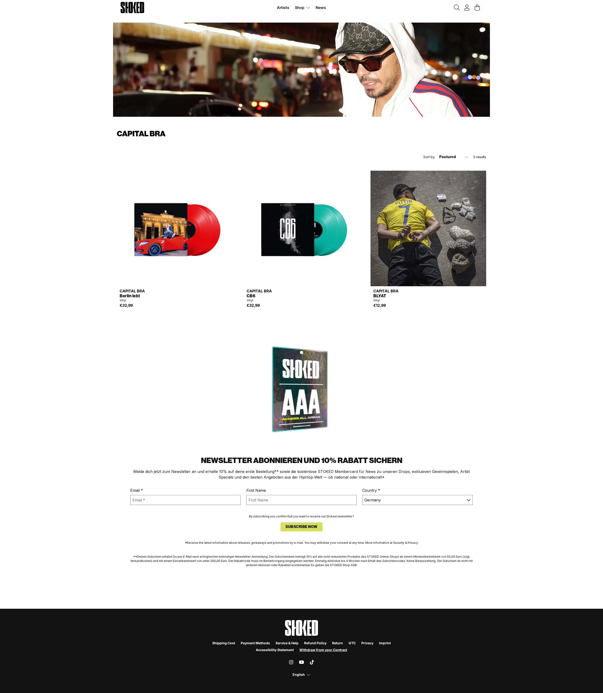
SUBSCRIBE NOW (301, 526)
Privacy (367, 643)
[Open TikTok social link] (312, 662)
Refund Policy (315, 643)
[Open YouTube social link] (301, 662)
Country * (371, 490)
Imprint (385, 643)
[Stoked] (132, 7)
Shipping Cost (223, 643)
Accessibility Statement (275, 650)
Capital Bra (132, 291)
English (299, 675)
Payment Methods (255, 643)
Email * (136, 490)
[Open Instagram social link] (291, 662)
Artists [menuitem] (283, 7)
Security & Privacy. (405, 542)
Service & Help (287, 643)
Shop (299, 7)
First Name (256, 490)
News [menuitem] (321, 7)
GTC (352, 643)
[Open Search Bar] (456, 7)
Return (337, 643)
